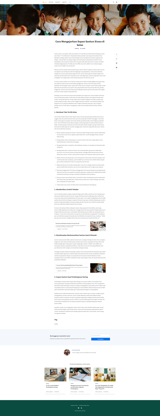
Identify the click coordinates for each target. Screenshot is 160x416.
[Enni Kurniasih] (67, 352)
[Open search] (113, 2)
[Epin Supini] (47, 370)
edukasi (47, 383)
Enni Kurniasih (76, 350)
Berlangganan (101, 339)
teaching (77, 48)
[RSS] (81, 408)
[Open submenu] (70, 2)
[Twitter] (116, 63)
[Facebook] (116, 67)
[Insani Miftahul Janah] (96, 370)
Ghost (88, 405)
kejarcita (64, 2)
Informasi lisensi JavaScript (80, 410)
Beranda (51, 2)
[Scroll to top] (116, 54)
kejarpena (57, 2)
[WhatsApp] (116, 58)
